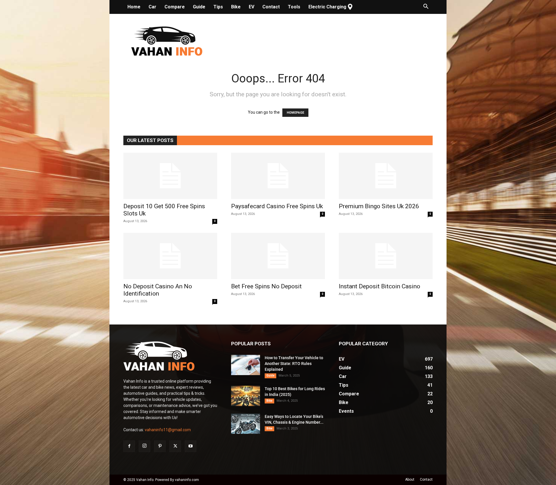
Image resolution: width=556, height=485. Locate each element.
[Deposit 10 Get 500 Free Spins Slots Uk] (170, 176)
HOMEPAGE (295, 113)
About (409, 479)
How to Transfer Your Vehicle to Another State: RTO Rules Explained (294, 363)
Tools (294, 7)
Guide (199, 7)
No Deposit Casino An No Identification (157, 290)
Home (133, 7)
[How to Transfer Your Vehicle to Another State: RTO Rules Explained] (245, 365)
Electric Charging (327, 7)
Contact (271, 7)
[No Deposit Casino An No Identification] (170, 256)
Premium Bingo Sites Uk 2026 (379, 206)
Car (152, 7)
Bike (236, 7)
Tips (218, 7)
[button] (426, 7)
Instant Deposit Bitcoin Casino (379, 286)
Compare (174, 7)
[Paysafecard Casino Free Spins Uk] (278, 176)
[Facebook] (129, 446)
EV (251, 7)
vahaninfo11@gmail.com (168, 429)
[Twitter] (175, 446)
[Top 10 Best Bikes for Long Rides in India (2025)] (245, 396)
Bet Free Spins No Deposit (266, 286)
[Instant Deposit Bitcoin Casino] (386, 256)
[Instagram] (144, 446)
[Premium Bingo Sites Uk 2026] (386, 176)
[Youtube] (190, 446)
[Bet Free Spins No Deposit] (278, 256)
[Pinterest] (160, 446)
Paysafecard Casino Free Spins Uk (277, 206)
